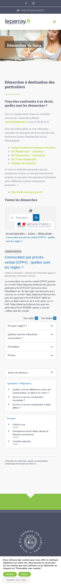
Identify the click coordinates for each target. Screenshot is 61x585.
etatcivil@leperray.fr (16, 121)
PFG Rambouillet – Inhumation (28, 155)
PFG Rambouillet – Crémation (27, 151)
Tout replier (29, 318)
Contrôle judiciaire (22, 441)
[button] (30, 326)
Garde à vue (19, 424)
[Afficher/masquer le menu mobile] (54, 21)
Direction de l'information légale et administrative (27, 461)
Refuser (24, 574)
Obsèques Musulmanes (23, 163)
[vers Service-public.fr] (34, 225)
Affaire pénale (45, 233)
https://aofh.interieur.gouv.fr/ (27, 192)
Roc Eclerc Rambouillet (24, 159)
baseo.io (32, 464)
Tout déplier (47, 318)
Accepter (10, 574)
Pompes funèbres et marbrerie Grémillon (33, 147)
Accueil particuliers (16, 233)
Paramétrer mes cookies (16, 580)
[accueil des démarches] (30, 210)
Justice (32, 233)
